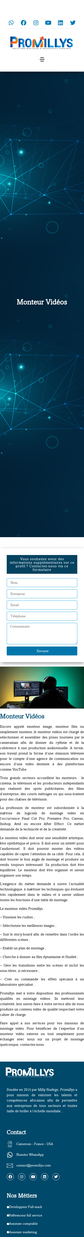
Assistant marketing (23, 1232)
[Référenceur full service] (8, 1215)
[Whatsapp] (11, 22)
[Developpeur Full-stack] (8, 1207)
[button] (42, 59)
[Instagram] (35, 22)
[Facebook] (23, 22)
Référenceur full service (25, 1215)
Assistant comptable (23, 1224)
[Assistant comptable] (8, 1224)
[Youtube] (48, 22)
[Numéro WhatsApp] (10, 1155)
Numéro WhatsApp (30, 1155)
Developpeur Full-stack (25, 1207)
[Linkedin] (60, 22)
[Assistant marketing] (8, 1232)
